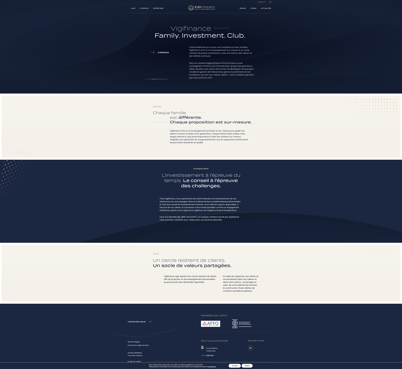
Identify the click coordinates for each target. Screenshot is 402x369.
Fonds (253, 8)
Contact (261, 2)
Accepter (235, 366)
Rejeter (247, 366)
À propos (144, 8)
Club (133, 8)
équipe (243, 8)
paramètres (212, 367)
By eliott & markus (134, 361)
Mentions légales (134, 342)
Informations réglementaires (138, 345)
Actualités (266, 8)
